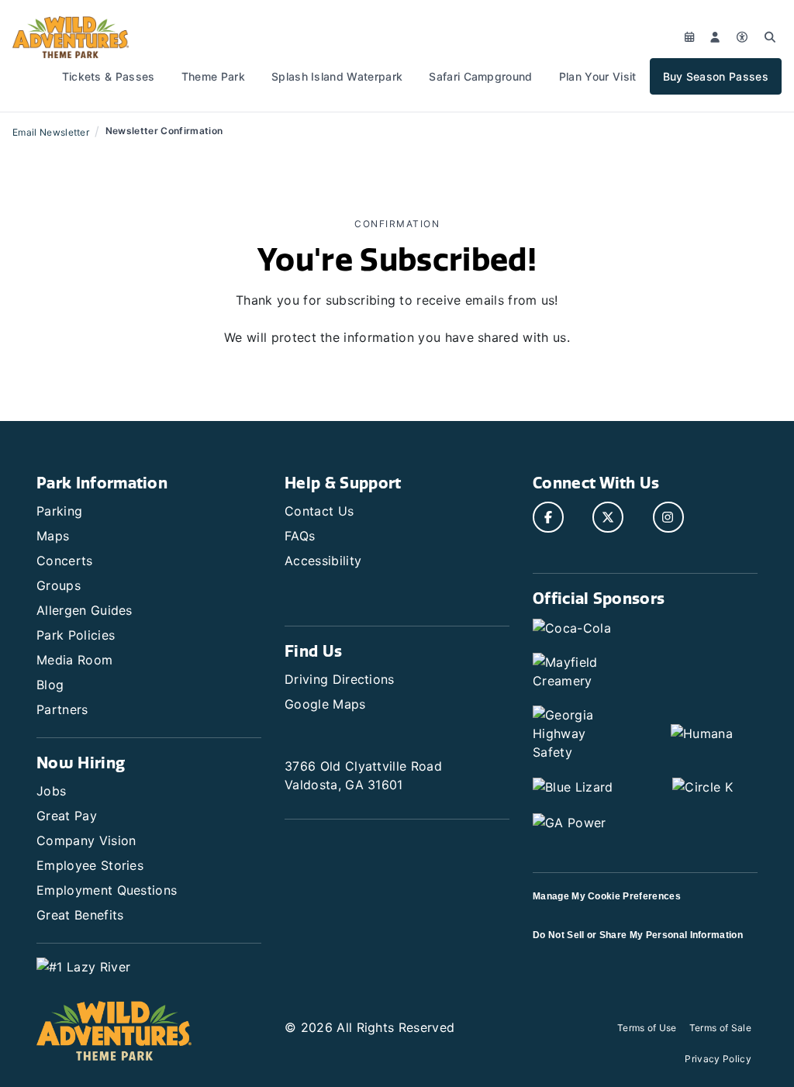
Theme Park (213, 76)
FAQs (300, 536)
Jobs (51, 791)
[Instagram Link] (668, 517)
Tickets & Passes (108, 76)
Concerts (64, 560)
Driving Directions (340, 679)
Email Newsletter (50, 132)
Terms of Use (647, 1028)
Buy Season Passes (715, 76)
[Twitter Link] (607, 517)
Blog (50, 684)
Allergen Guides (84, 610)
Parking (59, 511)
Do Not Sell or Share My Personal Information (638, 935)
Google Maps (325, 704)
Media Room (74, 660)
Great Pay (66, 815)
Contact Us (319, 511)
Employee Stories (89, 865)
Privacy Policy (718, 1059)
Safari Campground (480, 76)
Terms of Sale (720, 1028)
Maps (52, 536)
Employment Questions (106, 890)
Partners (62, 709)
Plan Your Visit (598, 76)
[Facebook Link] (548, 517)
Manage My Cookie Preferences (607, 896)
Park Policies (75, 635)
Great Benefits (79, 915)
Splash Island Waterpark (336, 76)
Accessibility (323, 560)
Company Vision (86, 840)
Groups (58, 585)
